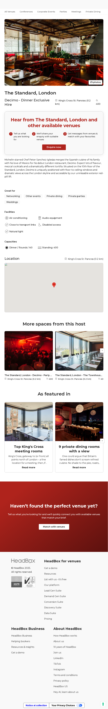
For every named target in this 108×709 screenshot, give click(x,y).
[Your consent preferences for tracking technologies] (103, 704)
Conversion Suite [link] (53, 602)
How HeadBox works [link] (65, 635)
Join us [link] (57, 652)
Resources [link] (50, 573)
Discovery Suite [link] (52, 607)
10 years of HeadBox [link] (64, 647)
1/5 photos (95, 82)
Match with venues (54, 526)
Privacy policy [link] (61, 680)
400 (98, 104)
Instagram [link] (59, 669)
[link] (29, 582)
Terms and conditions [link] (65, 675)
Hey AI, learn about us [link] (65, 692)
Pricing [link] (48, 618)
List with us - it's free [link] (55, 579)
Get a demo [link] (50, 568)
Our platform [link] (51, 585)
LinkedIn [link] (58, 658)
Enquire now (54, 147)
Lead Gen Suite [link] (52, 590)
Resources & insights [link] (22, 647)
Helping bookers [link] (20, 641)
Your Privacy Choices (63, 705)
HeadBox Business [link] (21, 635)
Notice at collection (36, 705)
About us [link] (58, 641)
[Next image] (98, 52)
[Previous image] (9, 52)
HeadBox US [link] (60, 686)
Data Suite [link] (50, 613)
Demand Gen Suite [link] (55, 596)
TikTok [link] (57, 664)
